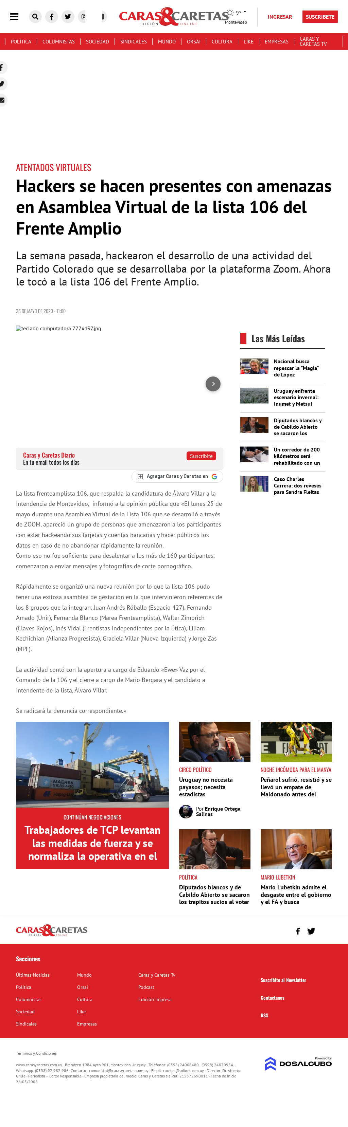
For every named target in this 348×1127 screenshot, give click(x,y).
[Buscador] (35, 16)
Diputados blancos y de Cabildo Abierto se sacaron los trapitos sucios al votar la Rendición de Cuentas (297, 436)
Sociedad (97, 41)
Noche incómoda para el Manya (296, 769)
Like (249, 41)
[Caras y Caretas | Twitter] (68, 16)
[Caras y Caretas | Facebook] (51, 16)
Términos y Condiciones (36, 1053)
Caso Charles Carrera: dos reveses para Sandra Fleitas (297, 485)
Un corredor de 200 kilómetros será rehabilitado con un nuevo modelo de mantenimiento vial (297, 462)
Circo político (195, 769)
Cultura (222, 41)
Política (21, 41)
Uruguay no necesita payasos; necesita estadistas (206, 787)
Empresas (277, 41)
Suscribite (201, 455)
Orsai (194, 41)
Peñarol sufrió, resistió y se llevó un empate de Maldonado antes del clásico (296, 791)
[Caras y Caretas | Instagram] (84, 16)
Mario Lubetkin (278, 877)
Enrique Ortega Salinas (218, 811)
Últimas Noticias (33, 975)
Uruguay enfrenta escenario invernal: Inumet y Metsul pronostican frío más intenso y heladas (298, 403)
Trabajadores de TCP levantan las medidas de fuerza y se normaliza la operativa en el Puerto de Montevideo (92, 849)
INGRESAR (280, 16)
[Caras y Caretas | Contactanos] (324, 930)
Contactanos (272, 997)
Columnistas (58, 41)
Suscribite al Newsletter (283, 979)
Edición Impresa (155, 999)
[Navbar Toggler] (19, 16)
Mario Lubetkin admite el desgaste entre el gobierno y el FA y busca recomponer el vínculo (296, 898)
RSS (264, 1015)
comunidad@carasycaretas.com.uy (119, 1070)
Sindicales (133, 41)
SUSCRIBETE (320, 16)
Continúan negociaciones (92, 817)
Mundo (167, 41)
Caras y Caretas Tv (313, 41)
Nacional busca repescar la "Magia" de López (296, 367)
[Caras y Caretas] (51, 935)
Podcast (146, 987)
